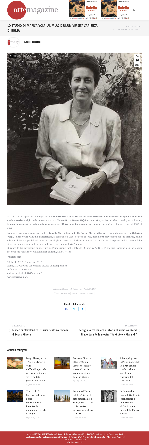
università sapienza (86, 293)
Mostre (13, 56)
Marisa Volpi (65, 293)
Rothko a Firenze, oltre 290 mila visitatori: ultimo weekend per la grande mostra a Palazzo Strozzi (82, 367)
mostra (74, 293)
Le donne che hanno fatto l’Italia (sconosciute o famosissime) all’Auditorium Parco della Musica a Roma (130, 402)
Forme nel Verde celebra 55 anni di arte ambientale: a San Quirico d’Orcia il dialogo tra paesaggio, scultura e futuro (83, 402)
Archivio (79, 442)
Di (76, 289)
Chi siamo (71, 442)
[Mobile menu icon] (140, 10)
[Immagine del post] (15, 363)
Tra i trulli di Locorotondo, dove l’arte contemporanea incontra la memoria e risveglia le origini (36, 402)
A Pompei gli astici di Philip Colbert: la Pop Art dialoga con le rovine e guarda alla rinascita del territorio (130, 369)
